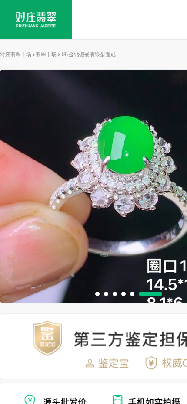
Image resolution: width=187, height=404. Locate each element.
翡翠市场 (46, 55)
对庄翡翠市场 (15, 55)
